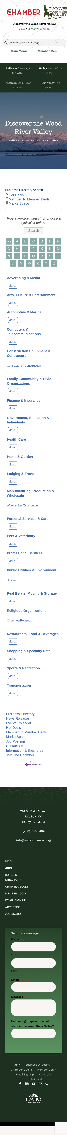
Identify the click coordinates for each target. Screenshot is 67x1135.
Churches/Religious (19, 620)
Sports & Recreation (23, 668)
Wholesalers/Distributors (23, 505)
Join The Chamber (20, 755)
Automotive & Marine (24, 312)
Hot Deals (16, 194)
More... (13, 285)
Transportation (19, 685)
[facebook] (20, 1083)
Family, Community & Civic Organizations (29, 381)
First (14, 954)
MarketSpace (19, 202)
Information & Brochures (24, 750)
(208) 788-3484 (33, 831)
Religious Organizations (26, 611)
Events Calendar (18, 723)
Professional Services (25, 553)
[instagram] (27, 1083)
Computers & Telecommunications (24, 332)
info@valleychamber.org (33, 840)
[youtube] (33, 1083)
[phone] (47, 1083)
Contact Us (14, 746)
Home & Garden (20, 457)
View (22, 28)
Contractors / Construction (24, 365)
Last (13, 970)
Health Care (16, 439)
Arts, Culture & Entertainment (31, 295)
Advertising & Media (23, 278)
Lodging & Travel (21, 474)
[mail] (40, 1083)
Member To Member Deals (29, 198)
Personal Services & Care (27, 519)
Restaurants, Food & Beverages (33, 634)
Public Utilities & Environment (31, 570)
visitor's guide (40, 28)
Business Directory (20, 714)
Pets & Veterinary (21, 536)
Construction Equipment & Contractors (28, 353)
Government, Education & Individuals (28, 420)
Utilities (11, 580)
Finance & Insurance (23, 400)
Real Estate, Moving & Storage (32, 593)
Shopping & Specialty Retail (30, 651)
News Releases (18, 718)
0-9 (8, 241)
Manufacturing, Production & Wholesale (30, 493)
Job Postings (16, 741)
